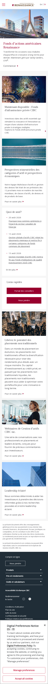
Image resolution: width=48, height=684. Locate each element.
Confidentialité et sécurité (15, 616)
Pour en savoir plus (13, 201)
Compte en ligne (12, 556)
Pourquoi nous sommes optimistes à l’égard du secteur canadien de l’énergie (25, 224)
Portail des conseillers (24, 291)
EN (8, 629)
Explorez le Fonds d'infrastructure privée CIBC (23, 131)
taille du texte (10, 613)
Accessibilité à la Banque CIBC (17, 590)
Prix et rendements (14, 576)
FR (13, 629)
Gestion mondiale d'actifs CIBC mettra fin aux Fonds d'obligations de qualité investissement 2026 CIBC (26, 259)
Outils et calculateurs (15, 582)
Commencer (10, 65)
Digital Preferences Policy (19, 645)
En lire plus (11, 269)
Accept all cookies (24, 678)
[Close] (44, 625)
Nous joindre (24, 300)
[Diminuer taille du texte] (23, 599)
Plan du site (10, 610)
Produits (10, 570)
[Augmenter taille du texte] (30, 599)
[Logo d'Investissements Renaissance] (23, 4)
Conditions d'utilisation (14, 607)
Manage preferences (24, 670)
